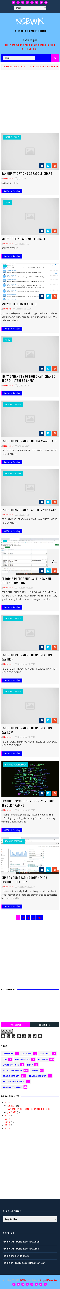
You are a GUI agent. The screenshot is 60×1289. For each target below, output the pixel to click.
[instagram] (27, 2)
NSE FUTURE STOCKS (12, 1070)
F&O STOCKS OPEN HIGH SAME (16, 1255)
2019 (8, 1118)
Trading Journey (37, 1076)
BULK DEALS (45, 1053)
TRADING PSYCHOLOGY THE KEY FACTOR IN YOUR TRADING (27, 803)
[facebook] (18, 2)
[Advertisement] (30, 103)
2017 (8, 1125)
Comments (44, 1024)
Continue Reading (12, 191)
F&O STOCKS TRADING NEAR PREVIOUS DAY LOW (26, 730)
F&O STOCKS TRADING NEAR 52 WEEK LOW (21, 1248)
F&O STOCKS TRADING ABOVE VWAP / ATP (28, 509)
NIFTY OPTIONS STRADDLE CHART (23, 238)
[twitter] (13, 2)
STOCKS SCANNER (13, 404)
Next (40, 917)
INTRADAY (43, 1059)
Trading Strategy (14, 841)
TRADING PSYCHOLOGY (15, 765)
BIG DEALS (26, 1053)
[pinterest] (46, 2)
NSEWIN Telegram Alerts (19, 304)
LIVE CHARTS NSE (11, 1065)
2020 (8, 1115)
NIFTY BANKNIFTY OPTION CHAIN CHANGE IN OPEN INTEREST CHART (30, 47)
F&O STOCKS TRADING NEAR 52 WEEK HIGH (21, 1241)
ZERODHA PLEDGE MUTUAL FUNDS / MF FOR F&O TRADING (26, 580)
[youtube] (41, 2)
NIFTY (7, 202)
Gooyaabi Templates (48, 1280)
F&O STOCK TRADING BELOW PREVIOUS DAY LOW (24, 1262)
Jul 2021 (11, 1105)
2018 (8, 1121)
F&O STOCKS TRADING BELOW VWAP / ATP (29, 441)
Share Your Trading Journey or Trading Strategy (24, 879)
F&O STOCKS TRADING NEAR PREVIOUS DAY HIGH (26, 657)
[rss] (32, 2)
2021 (8, 1102)
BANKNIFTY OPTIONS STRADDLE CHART (26, 173)
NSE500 (35, 1070)
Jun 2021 (12, 1112)
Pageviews (16, 1024)
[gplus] (22, 2)
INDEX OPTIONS (12, 137)
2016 (8, 1128)
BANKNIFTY (8, 1053)
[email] (36, 2)
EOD (5, 1059)
